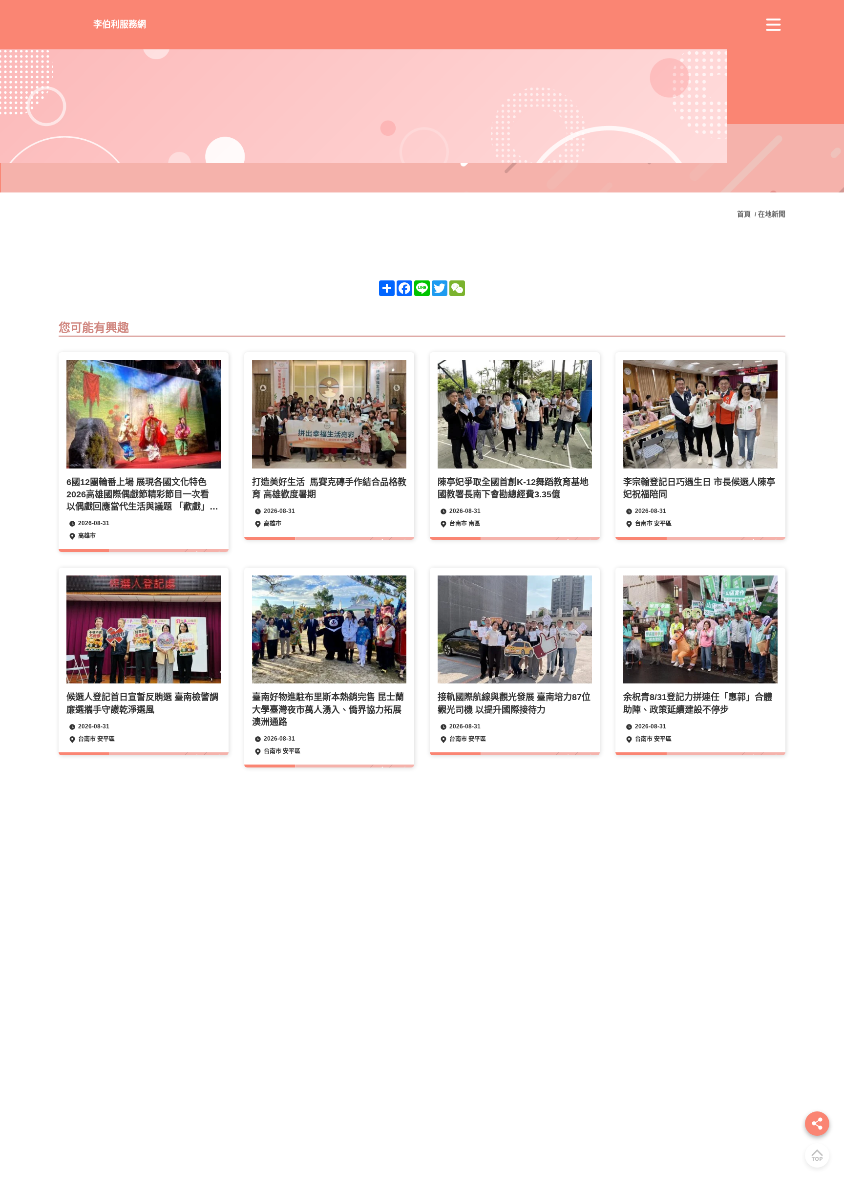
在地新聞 (771, 214)
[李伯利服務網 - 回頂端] (817, 1155)
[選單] (773, 25)
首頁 (745, 214)
